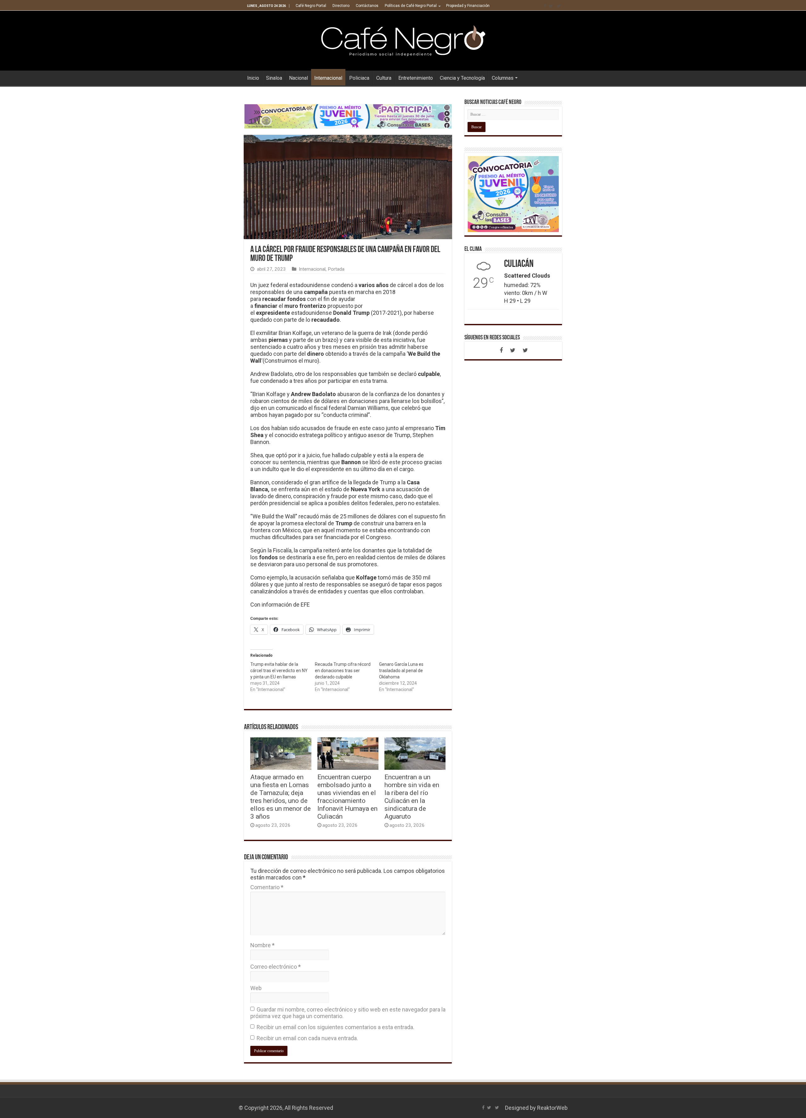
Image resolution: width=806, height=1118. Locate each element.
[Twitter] (550, 6)
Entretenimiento (415, 78)
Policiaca (359, 78)
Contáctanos (367, 5)
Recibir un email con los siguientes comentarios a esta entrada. (335, 1027)
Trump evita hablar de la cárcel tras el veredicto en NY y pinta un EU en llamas (279, 670)
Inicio (253, 78)
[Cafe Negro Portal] (403, 39)
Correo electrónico (275, 966)
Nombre (262, 945)
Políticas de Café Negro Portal (411, 5)
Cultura (383, 78)
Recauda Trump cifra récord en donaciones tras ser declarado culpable (343, 670)
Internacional (328, 78)
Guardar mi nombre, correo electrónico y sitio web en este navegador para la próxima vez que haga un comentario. (348, 1012)
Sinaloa (274, 78)
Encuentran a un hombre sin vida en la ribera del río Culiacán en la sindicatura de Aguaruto (411, 796)
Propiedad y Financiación (468, 5)
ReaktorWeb (552, 1107)
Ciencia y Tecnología (462, 78)
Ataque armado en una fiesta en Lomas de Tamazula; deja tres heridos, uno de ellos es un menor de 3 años (280, 796)
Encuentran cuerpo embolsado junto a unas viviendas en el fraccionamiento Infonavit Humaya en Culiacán (347, 796)
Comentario (266, 887)
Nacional (298, 78)
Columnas (503, 78)
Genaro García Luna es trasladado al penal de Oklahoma (401, 670)
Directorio (340, 5)
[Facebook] (545, 6)
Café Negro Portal (311, 5)
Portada (336, 269)
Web (256, 988)
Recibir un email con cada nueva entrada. (307, 1038)
